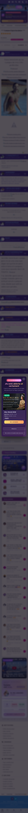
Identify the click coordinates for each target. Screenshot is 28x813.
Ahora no (14, 428)
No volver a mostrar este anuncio (14, 433)
